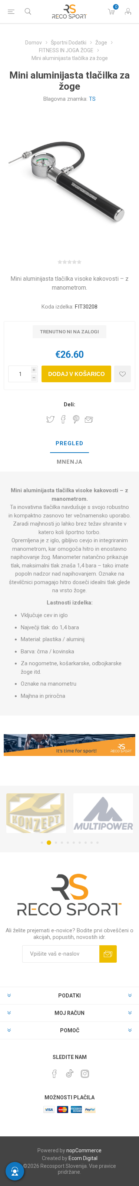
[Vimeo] (70, 1071)
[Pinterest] (54, 1074)
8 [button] (86, 843)
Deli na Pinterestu (76, 419)
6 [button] (74, 843)
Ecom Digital (83, 1158)
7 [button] (80, 843)
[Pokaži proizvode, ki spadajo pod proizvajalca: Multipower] (103, 813)
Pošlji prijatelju (89, 419)
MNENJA (70, 462)
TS (92, 99)
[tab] (69, 443)
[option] (36, 813)
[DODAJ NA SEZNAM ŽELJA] (122, 374)
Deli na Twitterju (50, 419)
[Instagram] (85, 1074)
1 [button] (42, 843)
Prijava (108, 954)
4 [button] (62, 843)
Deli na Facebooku (63, 419)
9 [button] (91, 843)
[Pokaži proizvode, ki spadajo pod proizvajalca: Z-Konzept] (36, 813)
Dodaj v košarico (76, 374)
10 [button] (97, 843)
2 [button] (49, 842)
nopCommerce (84, 1150)
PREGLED (69, 443)
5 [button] (68, 843)
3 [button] (56, 843)
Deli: (69, 404)
